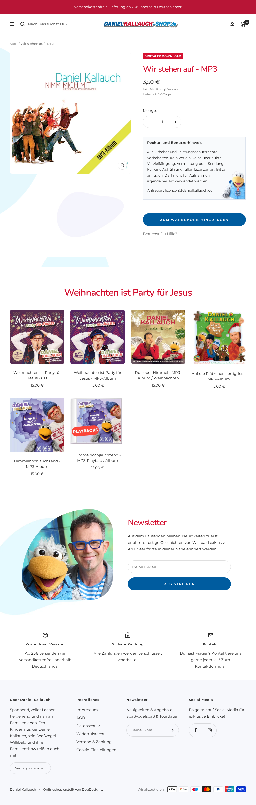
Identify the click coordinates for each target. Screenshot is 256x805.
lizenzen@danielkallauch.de (188, 190)
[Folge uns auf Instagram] (209, 730)
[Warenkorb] (243, 24)
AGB (80, 717)
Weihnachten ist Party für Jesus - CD (37, 375)
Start (14, 44)
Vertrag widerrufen (30, 768)
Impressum (87, 709)
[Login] (232, 24)
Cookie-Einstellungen (96, 749)
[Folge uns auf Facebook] (196, 730)
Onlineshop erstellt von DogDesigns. (73, 789)
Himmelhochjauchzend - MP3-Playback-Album (97, 458)
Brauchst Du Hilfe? (160, 233)
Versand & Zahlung (94, 741)
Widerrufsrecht (90, 733)
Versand (173, 89)
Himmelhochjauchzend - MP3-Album (37, 464)
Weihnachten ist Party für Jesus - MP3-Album (98, 375)
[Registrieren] (172, 730)
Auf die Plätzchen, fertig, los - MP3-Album (219, 376)
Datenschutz (88, 725)
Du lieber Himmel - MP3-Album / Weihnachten (158, 375)
